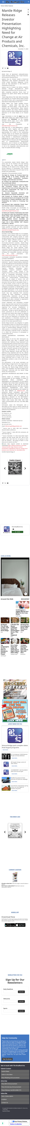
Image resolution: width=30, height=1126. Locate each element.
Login (18, 532)
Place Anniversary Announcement (11, 1087)
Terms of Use (25, 1108)
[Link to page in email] (28, 14)
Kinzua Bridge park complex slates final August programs (15, 746)
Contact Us (5, 1102)
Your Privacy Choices (20, 1121)
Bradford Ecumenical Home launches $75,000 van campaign (19, 778)
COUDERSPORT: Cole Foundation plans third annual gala (19, 770)
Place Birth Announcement (9, 1084)
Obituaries (6, 998)
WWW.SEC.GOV (21, 390)
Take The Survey (7, 1059)
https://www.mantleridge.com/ (10, 255)
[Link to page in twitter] (28, 12)
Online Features (9, 6)
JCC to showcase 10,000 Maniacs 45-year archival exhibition (19, 755)
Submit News (5, 1071)
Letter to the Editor (7, 1074)
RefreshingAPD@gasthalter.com (13, 426)
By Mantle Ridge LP (7, 71)
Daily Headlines (8, 989)
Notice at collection (16, 1124)
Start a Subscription (7, 1096)
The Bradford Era (11, 1108)
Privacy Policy (5, 1109)
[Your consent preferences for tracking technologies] (2, 1123)
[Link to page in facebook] (28, 9)
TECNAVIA (8, 1111)
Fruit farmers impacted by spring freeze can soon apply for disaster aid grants (19, 787)
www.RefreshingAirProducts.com (9, 125)
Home (2, 6)
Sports (5, 1008)
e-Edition (4, 1099)
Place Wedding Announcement (10, 1078)
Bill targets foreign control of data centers (18, 762)
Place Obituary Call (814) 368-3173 (11, 1090)
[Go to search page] (28, 1)
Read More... (6, 749)
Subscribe (21, 991)
